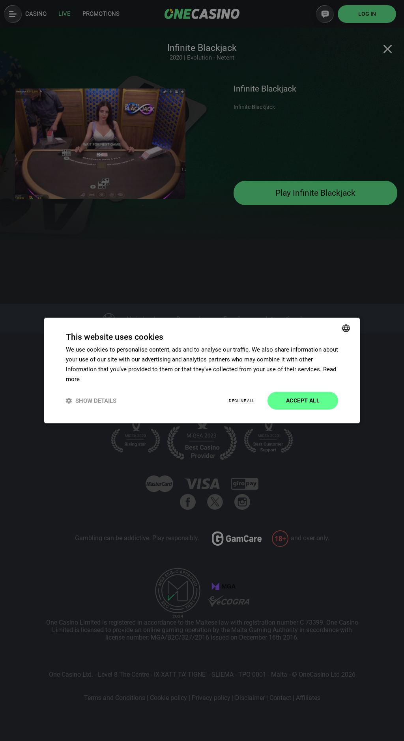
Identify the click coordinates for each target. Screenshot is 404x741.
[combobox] (346, 328)
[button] (91, 400)
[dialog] (202, 370)
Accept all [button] (303, 400)
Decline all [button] (241, 401)
